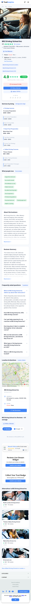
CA (2, 6)
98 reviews (17, 44)
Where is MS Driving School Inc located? (13, 353)
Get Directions (8, 61)
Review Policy (15, 586)
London (10, 6)
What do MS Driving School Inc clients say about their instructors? (14, 291)
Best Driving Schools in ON (9, 71)
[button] (15, 55)
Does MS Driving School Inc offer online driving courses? (14, 313)
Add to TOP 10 (16, 91)
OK (15, 599)
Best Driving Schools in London (10, 64)
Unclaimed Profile (16, 84)
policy (10, 596)
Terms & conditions (15, 582)
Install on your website (15, 465)
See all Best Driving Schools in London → (13, 568)
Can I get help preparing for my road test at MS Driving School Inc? (14, 320)
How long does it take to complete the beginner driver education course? (14, 328)
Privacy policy (16, 584)
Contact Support (23, 591)
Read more (7, 241)
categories (5, 573)
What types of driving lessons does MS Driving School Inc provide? (13, 345)
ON (6, 6)
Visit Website (8, 51)
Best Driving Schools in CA (9, 68)
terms (22, 595)
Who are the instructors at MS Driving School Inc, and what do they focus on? (13, 336)
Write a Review (16, 88)
